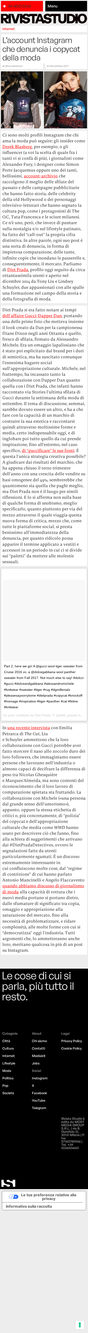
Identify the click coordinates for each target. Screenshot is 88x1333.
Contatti (38, 1048)
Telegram (39, 1108)
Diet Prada (17, 269)
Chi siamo (39, 1041)
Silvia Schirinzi (14, 66)
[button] (66, 6)
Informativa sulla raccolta (29, 1206)
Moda (6, 1071)
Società (8, 1093)
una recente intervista (28, 727)
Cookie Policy (71, 1048)
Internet (8, 29)
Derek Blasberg (17, 146)
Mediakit (39, 1056)
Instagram (40, 1078)
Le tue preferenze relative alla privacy (48, 1197)
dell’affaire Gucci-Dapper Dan (32, 315)
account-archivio (41, 176)
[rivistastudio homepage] (44, 18)
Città (6, 1041)
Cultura (8, 1048)
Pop (5, 1085)
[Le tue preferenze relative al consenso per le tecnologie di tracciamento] (79, 1324)
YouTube (38, 1100)
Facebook (39, 1093)
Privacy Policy (71, 1041)
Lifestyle (8, 1063)
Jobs (35, 1063)
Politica (8, 1078)
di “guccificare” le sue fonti (48, 450)
